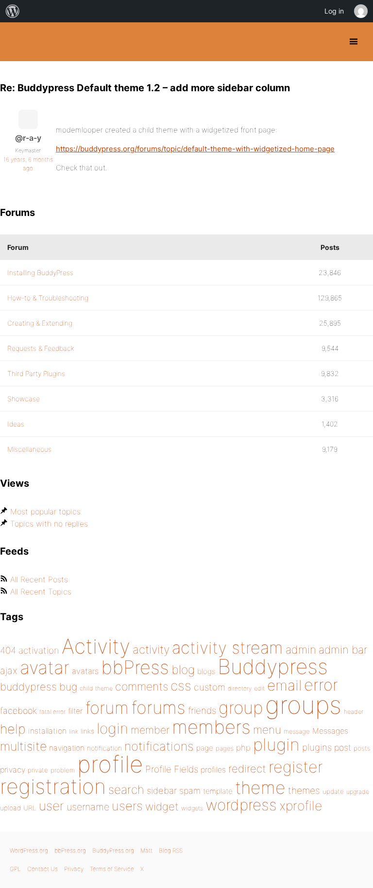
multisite (23, 746)
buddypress (28, 686)
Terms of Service (112, 868)
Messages (330, 731)
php (243, 747)
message (297, 731)
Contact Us (42, 868)
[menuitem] (12, 11)
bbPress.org (70, 850)
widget (162, 806)
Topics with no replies (49, 523)
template (218, 791)
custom (209, 687)
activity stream (227, 648)
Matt (146, 850)
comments (141, 686)
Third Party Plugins (36, 373)
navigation (67, 748)
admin (301, 650)
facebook (18, 711)
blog (183, 669)
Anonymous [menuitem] (360, 11)
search (126, 789)
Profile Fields (171, 769)
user (51, 805)
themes (304, 790)
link (73, 731)
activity (151, 649)
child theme (96, 688)
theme (260, 787)
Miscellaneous (29, 449)
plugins (317, 747)
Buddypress (273, 666)
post (342, 747)
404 (8, 650)
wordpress (241, 804)
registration (53, 786)
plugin (276, 744)
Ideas (15, 424)
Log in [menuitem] (334, 11)
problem (63, 770)
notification (104, 748)
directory (240, 688)
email (284, 685)
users (127, 805)
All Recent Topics (40, 591)
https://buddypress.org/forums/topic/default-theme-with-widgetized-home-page (195, 148)
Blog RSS (171, 850)
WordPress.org (29, 850)
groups (303, 705)
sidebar (162, 790)
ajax (8, 670)
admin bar (343, 649)
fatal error (52, 711)
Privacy (74, 868)
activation (38, 650)
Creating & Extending (39, 323)
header (353, 711)
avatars (85, 671)
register (296, 766)
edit (259, 688)
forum (107, 708)
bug (68, 686)
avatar (44, 667)
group (241, 707)
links (87, 731)
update (333, 791)
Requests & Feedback (40, 348)
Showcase (23, 399)
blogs (206, 671)
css (180, 685)
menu (267, 730)
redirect (247, 768)
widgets (192, 808)
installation (47, 731)
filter (75, 711)
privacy (12, 769)
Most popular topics (45, 511)
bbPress (135, 667)
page (204, 748)
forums (158, 707)
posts (362, 748)
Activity (96, 646)
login (112, 728)
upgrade (357, 791)
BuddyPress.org (16, 41)
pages (225, 748)
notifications (159, 746)
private (38, 770)
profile (110, 764)
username (88, 807)
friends (202, 710)
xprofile (300, 805)
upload (10, 808)
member (150, 730)
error (321, 684)
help (13, 729)
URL (29, 808)
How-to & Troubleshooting (47, 298)
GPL (15, 868)
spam (190, 791)
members (211, 727)
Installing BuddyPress (40, 272)
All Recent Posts (39, 579)
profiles (213, 769)
